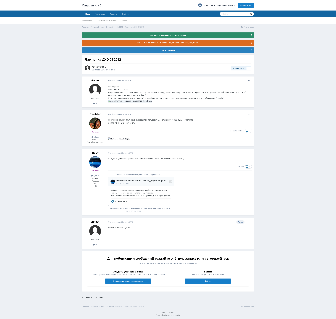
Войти (208, 281)
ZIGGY (95, 152)
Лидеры (125, 20)
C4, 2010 (111, 69)
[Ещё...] (249, 80)
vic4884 (101, 67)
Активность (100, 14)
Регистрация (245, 5)
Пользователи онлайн (107, 20)
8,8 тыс (96, 137)
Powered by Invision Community (168, 315)
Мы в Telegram (168, 50)
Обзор (87, 14)
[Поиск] (251, 14)
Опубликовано (120, 80)
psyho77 (241, 131)
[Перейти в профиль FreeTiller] (95, 123)
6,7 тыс (96, 175)
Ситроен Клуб (91, 5)
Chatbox (125, 14)
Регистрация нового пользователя (128, 281)
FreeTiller (95, 114)
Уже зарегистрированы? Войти (219, 5)
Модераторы (87, 20)
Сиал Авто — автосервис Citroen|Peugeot (168, 35)
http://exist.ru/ (149, 92)
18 (96, 103)
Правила (113, 14)
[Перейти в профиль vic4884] (87, 68)
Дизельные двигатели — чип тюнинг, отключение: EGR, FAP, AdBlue (168, 43)
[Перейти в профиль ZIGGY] (95, 162)
